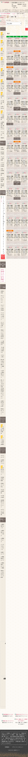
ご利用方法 (2, 95)
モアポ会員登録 (2, 491)
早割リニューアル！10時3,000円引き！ (2, 334)
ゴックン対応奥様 (2, 158)
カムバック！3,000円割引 (2, 308)
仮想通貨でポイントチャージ (2, 503)
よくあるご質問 (2, 102)
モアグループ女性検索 (2, 512)
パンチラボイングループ (2, 547)
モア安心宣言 (2, 496)
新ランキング (2, 43)
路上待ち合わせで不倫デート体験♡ (2, 363)
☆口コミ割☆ (2, 356)
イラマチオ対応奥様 (2, 164)
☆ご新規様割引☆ (2, 343)
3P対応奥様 (2, 169)
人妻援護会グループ (2, 558)
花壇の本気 (2, 292)
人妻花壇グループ (2, 526)
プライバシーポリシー (17, 747)
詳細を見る (3, 256)
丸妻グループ (2, 553)
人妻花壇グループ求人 (2, 533)
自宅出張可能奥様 (2, 179)
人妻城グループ (2, 540)
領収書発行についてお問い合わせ (2, 84)
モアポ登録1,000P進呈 (2, 429)
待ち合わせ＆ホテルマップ (2, 62)
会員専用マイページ (2, 461)
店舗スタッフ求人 (2, 485)
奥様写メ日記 (2, 35)
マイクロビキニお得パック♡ (2, 316)
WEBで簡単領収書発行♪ (2, 73)
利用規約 (7, 747)
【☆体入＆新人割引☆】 (2, 350)
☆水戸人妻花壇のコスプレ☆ (2, 374)
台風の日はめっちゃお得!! (2, 404)
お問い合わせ (2, 107)
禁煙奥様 (2, 174)
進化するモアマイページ (2, 470)
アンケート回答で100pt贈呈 (2, 440)
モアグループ (2, 456)
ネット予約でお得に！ (2, 325)
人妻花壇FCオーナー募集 (2, 565)
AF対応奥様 (2, 148)
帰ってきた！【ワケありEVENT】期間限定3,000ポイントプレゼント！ (2, 389)
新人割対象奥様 (2, 185)
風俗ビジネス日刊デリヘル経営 (2, 574)
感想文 (2, 137)
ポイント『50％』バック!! (2, 299)
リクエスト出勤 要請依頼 (2, 115)
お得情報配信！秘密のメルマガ (2, 125)
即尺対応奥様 (2, 153)
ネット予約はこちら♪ (2, 52)
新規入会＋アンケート (2, 411)
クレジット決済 (2, 133)
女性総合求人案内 (2, 479)
